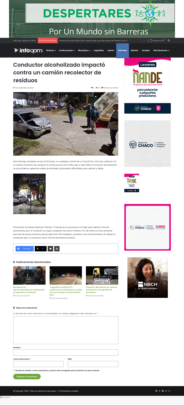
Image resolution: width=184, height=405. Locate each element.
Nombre (17, 347)
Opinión (134, 50)
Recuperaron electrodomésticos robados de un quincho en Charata (28, 290)
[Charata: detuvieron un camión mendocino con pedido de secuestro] (102, 275)
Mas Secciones (160, 50)
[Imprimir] (57, 248)
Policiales (122, 50)
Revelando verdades (69, 391)
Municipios (83, 50)
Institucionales (66, 50)
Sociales (146, 50)
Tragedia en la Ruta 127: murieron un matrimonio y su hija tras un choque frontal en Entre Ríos (66, 291)
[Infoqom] (28, 50)
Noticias (50, 50)
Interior (110, 50)
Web (70, 359)
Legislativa (99, 50)
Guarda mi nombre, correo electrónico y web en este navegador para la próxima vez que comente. (57, 370)
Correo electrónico (22, 359)
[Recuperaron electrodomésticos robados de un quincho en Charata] (29, 275)
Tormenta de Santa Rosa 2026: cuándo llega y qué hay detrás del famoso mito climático (96, 40)
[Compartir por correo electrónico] (50, 248)
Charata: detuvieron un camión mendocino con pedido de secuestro (101, 290)
